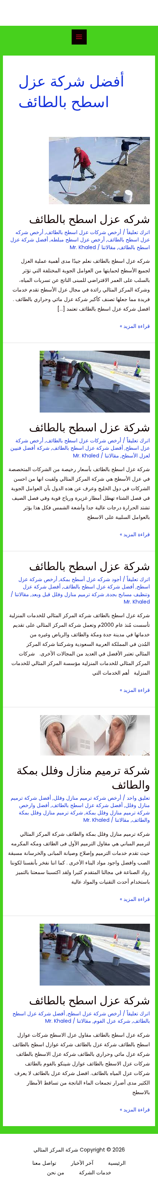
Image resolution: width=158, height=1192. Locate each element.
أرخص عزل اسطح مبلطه (78, 239)
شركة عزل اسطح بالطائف (89, 427)
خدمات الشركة (95, 1172)
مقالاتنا (108, 247)
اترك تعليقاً (138, 232)
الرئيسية (117, 1163)
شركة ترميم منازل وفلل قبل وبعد (68, 594)
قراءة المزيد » (135, 325)
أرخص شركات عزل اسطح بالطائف (83, 232)
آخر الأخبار (82, 1163)
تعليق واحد (138, 798)
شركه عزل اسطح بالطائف (89, 219)
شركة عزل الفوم (112, 1021)
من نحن (55, 1172)
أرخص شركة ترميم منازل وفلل (87, 798)
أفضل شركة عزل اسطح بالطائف (87, 448)
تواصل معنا (44, 1163)
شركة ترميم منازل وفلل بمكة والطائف (83, 778)
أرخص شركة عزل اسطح (94, 1013)
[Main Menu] (79, 37)
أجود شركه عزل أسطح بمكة (90, 579)
